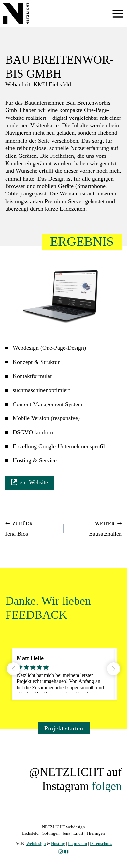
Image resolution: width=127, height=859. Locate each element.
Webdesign (36, 843)
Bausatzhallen (105, 529)
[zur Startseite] (16, 13)
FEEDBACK (36, 614)
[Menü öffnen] (117, 13)
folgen (107, 785)
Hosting (58, 843)
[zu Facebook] (66, 851)
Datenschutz (101, 843)
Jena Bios (19, 529)
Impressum (77, 843)
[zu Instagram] (60, 851)
